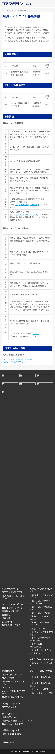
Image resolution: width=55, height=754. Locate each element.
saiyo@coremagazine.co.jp (27, 204)
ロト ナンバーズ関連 (39, 689)
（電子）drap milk (10, 730)
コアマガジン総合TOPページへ (15, 362)
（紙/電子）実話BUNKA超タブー (41, 684)
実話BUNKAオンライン (12, 697)
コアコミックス (9, 707)
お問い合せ (7, 621)
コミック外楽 (8, 677)
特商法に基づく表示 (11, 625)
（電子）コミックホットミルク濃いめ (41, 602)
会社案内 (6, 614)
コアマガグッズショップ (13, 674)
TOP (3, 10)
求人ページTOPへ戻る (23, 359)
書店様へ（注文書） (11, 611)
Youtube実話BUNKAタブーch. (13, 692)
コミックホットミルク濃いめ (13, 683)
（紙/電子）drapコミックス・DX (17, 720)
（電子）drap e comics (12, 733)
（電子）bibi (8, 742)
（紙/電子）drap (9, 717)
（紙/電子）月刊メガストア (41, 664)
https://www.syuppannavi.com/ (24, 214)
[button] (51, 3)
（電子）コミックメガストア (41, 608)
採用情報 (6, 618)
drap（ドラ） (8, 687)
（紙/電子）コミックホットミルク (41, 596)
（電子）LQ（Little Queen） (39, 617)
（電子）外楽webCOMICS (36, 645)
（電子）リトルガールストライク (41, 623)
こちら (36, 333)
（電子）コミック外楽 (40, 612)
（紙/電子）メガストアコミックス (41, 633)
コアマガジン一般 (10, 595)
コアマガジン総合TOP (12, 592)
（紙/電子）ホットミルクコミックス (41, 651)
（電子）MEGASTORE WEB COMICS (40, 639)
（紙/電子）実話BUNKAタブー (41, 678)
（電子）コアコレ (38, 628)
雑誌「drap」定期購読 (12, 724)
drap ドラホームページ (12, 607)
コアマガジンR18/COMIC (13, 604)
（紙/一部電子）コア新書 (41, 692)
